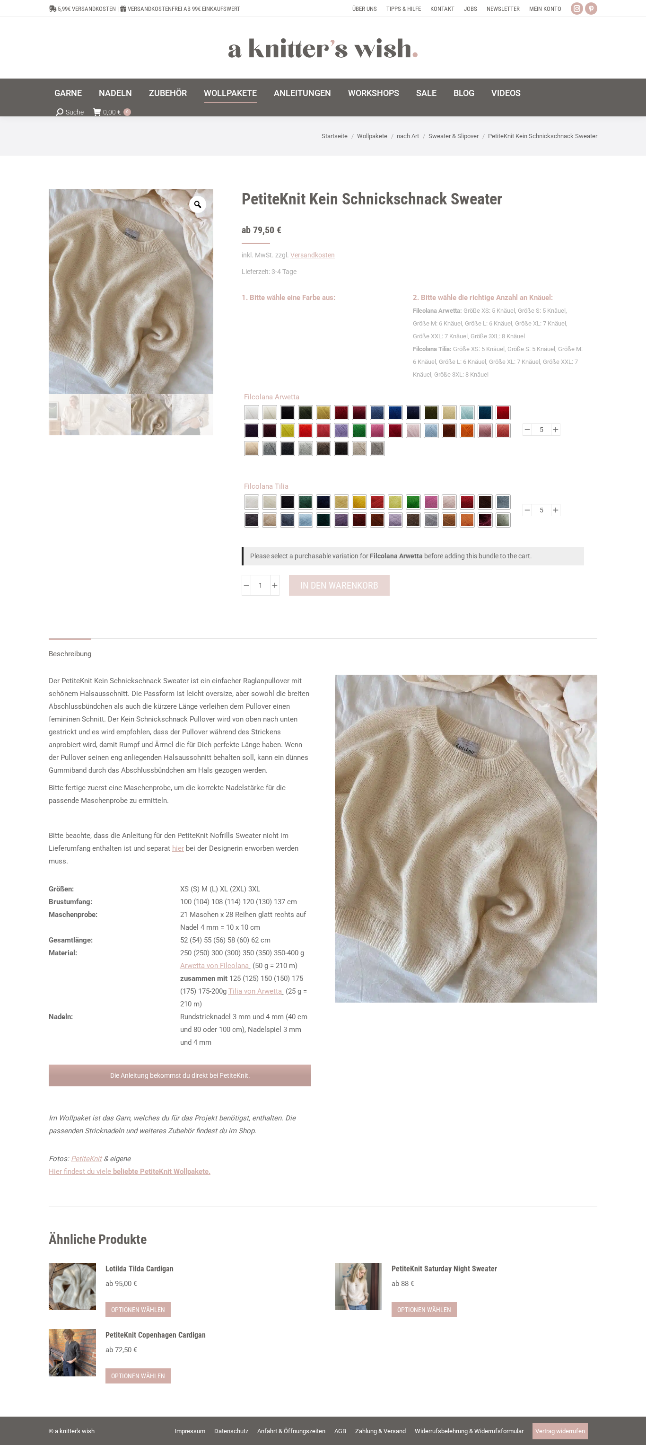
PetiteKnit (86, 1158)
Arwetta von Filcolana (214, 965)
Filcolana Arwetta (271, 397)
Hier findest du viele (129, 1171)
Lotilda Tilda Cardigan (139, 1268)
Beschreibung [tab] (70, 654)
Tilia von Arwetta (255, 991)
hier (178, 848)
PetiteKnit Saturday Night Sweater (444, 1268)
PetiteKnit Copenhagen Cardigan (155, 1334)
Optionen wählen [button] (138, 1309)
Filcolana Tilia (266, 486)
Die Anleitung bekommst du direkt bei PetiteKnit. (180, 1075)
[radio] (251, 412)
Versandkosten (312, 255)
